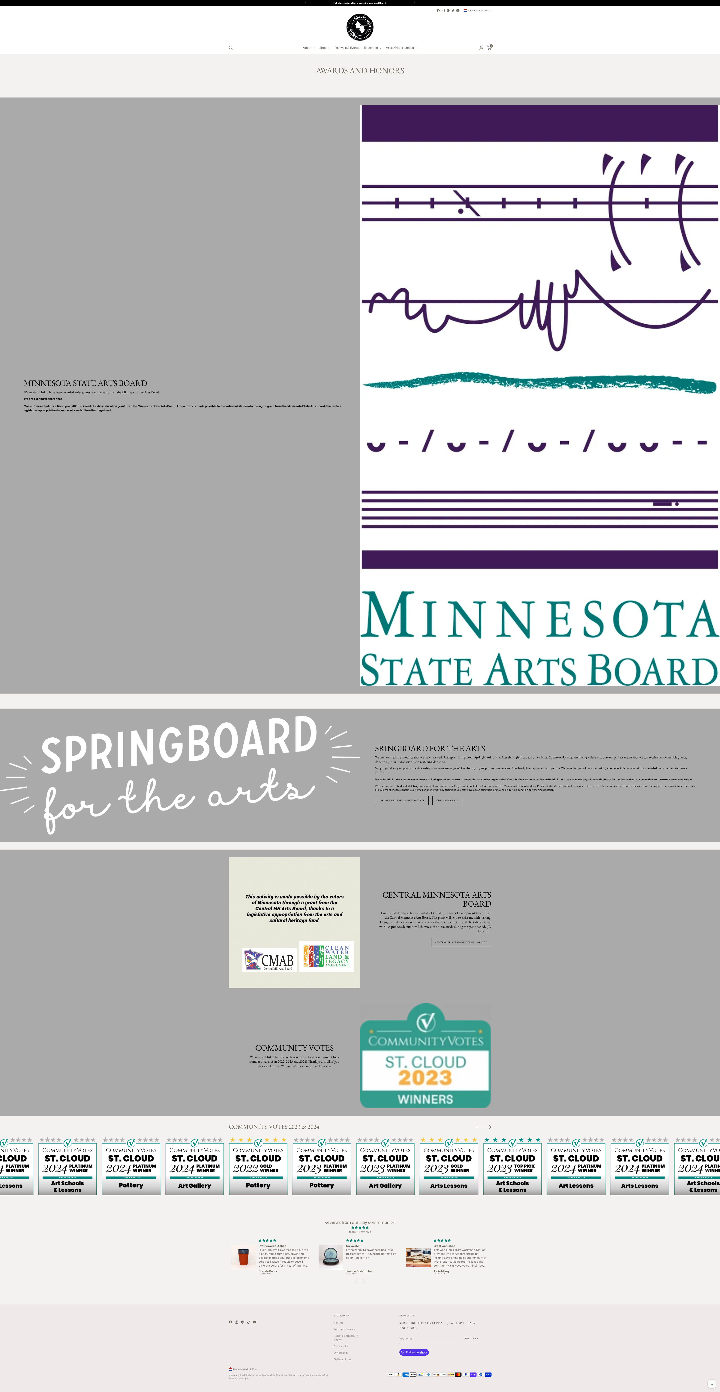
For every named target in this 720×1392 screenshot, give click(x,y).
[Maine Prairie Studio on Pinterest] (448, 10)
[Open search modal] (231, 47)
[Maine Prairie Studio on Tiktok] (453, 10)
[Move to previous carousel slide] (479, 1127)
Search (338, 1322)
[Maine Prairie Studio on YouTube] (458, 10)
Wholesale (341, 1352)
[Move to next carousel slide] (488, 1127)
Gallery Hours (343, 1359)
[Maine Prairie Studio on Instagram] (443, 10)
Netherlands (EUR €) (478, 10)
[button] (357, 1281)
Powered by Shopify (239, 1378)
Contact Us (341, 1346)
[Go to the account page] (481, 47)
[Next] (415, 3)
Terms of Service (344, 1329)
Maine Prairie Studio (258, 1375)
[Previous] (305, 3)
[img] (360, 1228)
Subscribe (471, 1338)
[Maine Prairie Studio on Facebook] (438, 10)
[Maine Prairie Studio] (360, 27)
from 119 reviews (360, 1232)
